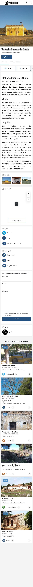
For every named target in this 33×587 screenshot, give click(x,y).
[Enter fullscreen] (28, 199)
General (4, 62)
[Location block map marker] (16, 204)
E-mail (4, 284)
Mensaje (5, 291)
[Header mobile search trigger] (31, 2)
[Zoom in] (28, 193)
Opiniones (15, 62)
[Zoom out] (28, 196)
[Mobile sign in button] (26, 2)
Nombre (5, 276)
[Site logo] (12, 3)
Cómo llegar (18, 221)
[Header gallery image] (16, 25)
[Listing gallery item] (6, 180)
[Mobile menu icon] (2, 3)
